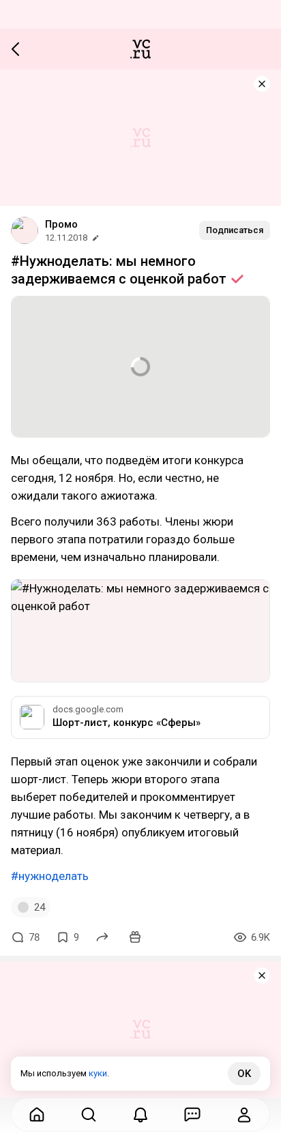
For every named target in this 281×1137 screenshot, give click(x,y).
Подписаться (234, 230)
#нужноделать (50, 876)
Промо (61, 224)
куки (98, 1073)
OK (244, 1073)
